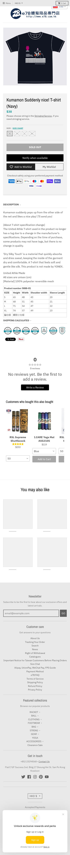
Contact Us (44, 761)
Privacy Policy (35, 689)
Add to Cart (44, 459)
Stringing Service (43, 115)
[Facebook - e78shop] (29, 777)
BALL (33, 715)
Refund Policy (35, 686)
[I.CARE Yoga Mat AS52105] (44, 421)
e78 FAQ (35, 675)
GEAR (34, 734)
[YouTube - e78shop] (47, 777)
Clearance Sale (35, 745)
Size (15, 128)
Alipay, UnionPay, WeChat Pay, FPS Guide (35, 667)
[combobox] (18, 458)
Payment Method (35, 671)
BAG (34, 726)
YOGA (35, 737)
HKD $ (17, 3)
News (35, 649)
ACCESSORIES (33, 741)
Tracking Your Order (35, 642)
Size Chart (18, 128)
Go (63, 613)
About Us (35, 638)
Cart (63, 3)
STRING (34, 730)
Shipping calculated (16, 320)
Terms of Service (35, 678)
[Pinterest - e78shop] (41, 777)
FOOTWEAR (34, 723)
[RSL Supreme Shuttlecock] (18, 421)
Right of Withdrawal (35, 653)
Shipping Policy (35, 682)
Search (35, 645)
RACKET (34, 712)
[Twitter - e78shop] (23, 777)
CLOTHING (34, 719)
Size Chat (35, 664)
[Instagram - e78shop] (35, 777)
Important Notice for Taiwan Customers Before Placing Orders (35, 660)
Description (11, 204)
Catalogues (35, 656)
